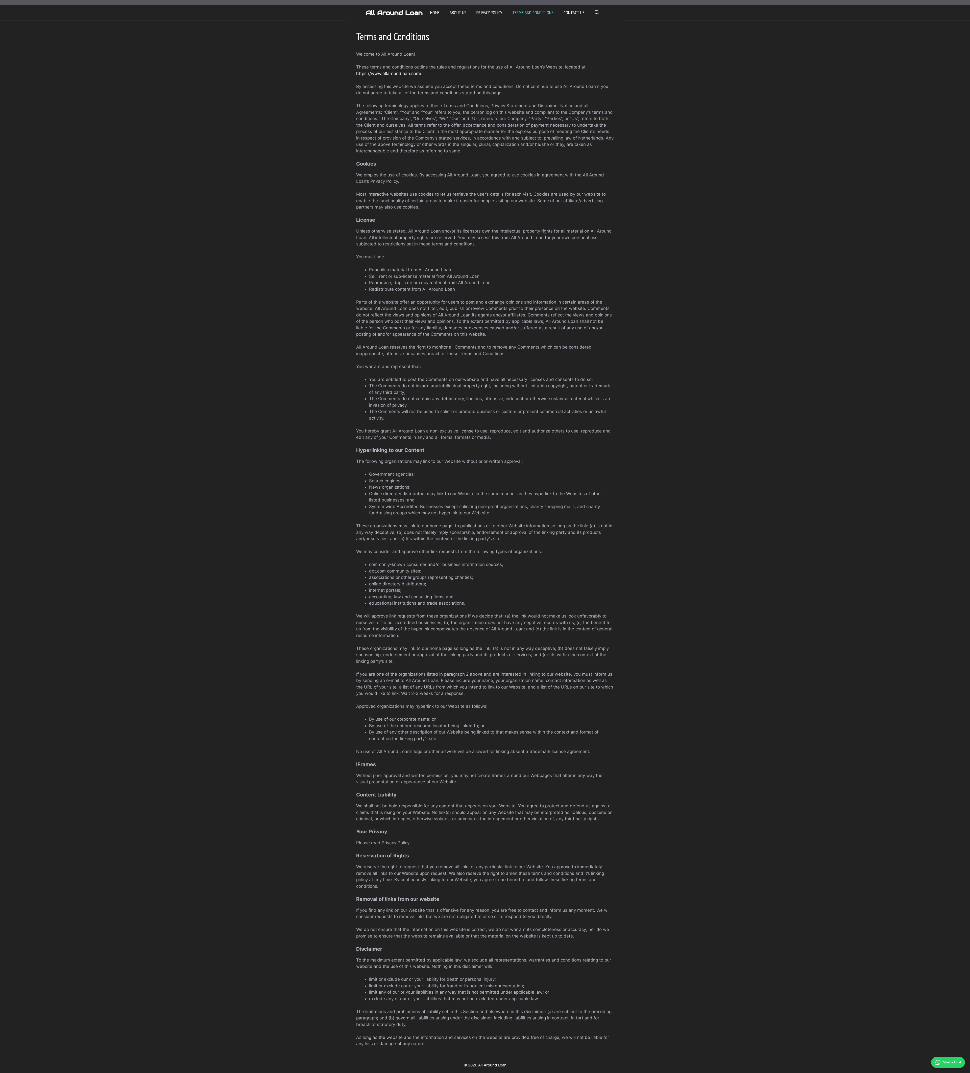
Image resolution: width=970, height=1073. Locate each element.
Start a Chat (952, 1062)
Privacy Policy (489, 12)
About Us (458, 12)
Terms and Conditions (532, 12)
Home (435, 12)
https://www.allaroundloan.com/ (388, 73)
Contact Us (574, 12)
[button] (597, 12)
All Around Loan (394, 13)
